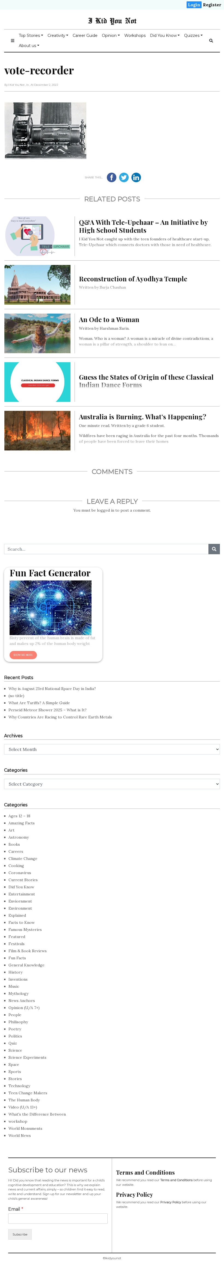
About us (27, 45)
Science (15, 1050)
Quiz (12, 1043)
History (15, 972)
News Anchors (21, 1000)
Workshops (135, 35)
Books (14, 844)
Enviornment (20, 901)
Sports (14, 1071)
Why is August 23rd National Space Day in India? (52, 688)
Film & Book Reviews (27, 950)
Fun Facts (17, 958)
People (14, 1014)
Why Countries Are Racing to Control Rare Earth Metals (60, 717)
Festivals (16, 943)
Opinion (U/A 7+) (24, 1007)
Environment (20, 908)
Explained (17, 915)
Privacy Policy (170, 1202)
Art (11, 830)
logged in (105, 510)
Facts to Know (21, 922)
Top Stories (29, 35)
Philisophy (18, 1021)
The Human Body (24, 1100)
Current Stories (23, 879)
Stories (15, 1078)
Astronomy (18, 837)
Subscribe (20, 1234)
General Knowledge (26, 965)
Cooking (16, 865)
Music (13, 986)
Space (13, 1064)
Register (212, 4)
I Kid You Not (112, 20)
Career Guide (85, 35)
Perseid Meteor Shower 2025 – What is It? (47, 709)
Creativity (56, 35)
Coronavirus (19, 872)
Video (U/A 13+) (22, 1107)
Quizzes (191, 35)
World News (19, 1135)
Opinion (109, 35)
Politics (15, 1036)
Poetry (14, 1029)
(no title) (16, 695)
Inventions (18, 979)
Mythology (18, 993)
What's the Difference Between (37, 1114)
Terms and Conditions (176, 1180)
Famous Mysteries (25, 929)
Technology (19, 1085)
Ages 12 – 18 (19, 815)
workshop (17, 1121)
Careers (15, 851)
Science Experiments (27, 1057)
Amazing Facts (21, 823)
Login (194, 4)
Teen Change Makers (27, 1092)
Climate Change (22, 858)
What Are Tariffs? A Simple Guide (39, 702)
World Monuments (25, 1128)
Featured (16, 936)
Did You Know (163, 35)
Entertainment (21, 894)
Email (15, 1209)
